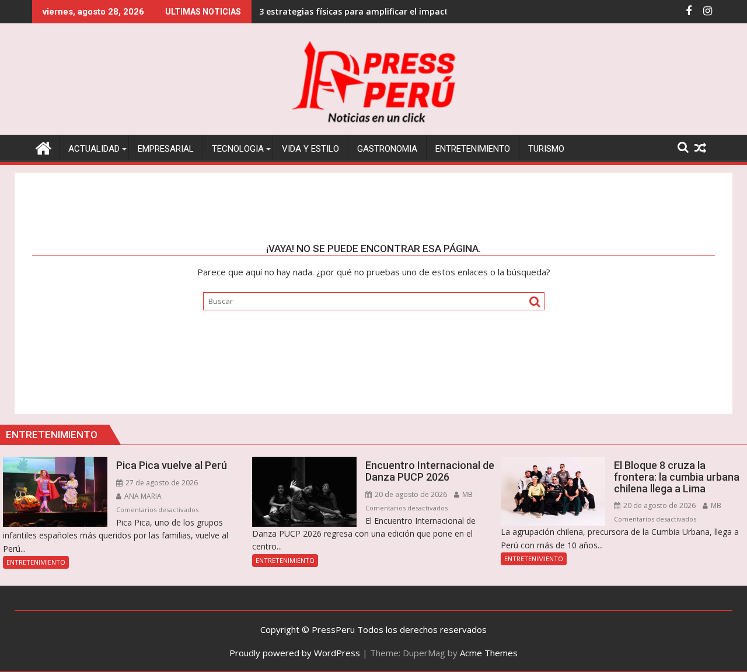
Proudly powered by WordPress (294, 653)
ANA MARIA (142, 496)
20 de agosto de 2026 (410, 494)
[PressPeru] (43, 147)
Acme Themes (489, 653)
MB (466, 494)
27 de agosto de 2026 (161, 483)
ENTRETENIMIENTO (35, 562)
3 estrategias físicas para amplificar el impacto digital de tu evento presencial (420, 11)
